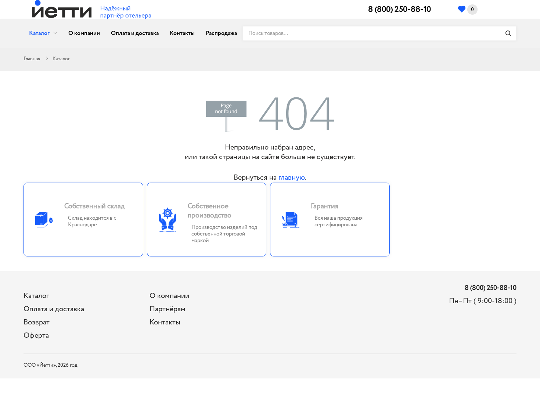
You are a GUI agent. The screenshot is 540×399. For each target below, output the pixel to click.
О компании (84, 33)
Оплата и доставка (135, 33)
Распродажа (221, 33)
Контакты (182, 33)
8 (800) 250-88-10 (399, 9)
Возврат (37, 322)
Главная (32, 58)
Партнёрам (168, 309)
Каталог (39, 33)
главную (291, 177)
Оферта (36, 335)
